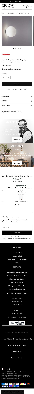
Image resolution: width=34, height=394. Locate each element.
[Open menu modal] (31, 6)
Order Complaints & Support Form (17, 276)
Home (3, 13)
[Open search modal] (23, 6)
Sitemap (17, 263)
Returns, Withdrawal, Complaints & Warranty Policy (17, 339)
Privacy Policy (17, 352)
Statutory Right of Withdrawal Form (17, 272)
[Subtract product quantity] (3, 77)
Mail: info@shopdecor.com (17, 289)
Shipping (4, 69)
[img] (17, 179)
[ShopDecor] (8, 6)
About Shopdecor (17, 253)
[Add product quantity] (8, 77)
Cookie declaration (17, 358)
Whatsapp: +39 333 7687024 (17, 286)
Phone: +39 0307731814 (17, 279)
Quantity (4, 74)
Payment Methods (17, 256)
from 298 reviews (17, 181)
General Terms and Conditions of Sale (17, 333)
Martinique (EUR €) (8, 369)
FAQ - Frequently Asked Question (17, 259)
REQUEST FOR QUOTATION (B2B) (17, 89)
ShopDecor (14, 372)
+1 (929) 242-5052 (17, 282)
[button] (15, 205)
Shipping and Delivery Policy (17, 345)
